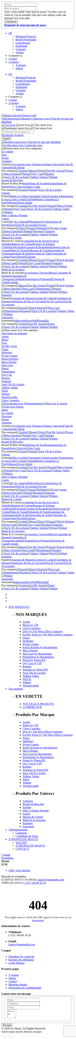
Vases (13, 256)
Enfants (5, 193)
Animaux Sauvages (53, 164)
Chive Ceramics (10, 400)
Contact (12, 58)
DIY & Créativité (18, 221)
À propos (61, 403)
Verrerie (20, 256)
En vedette (7, 151)
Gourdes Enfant (57, 196)
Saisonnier (7, 317)
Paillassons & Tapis (38, 250)
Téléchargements (11, 118)
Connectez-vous (40, 118)
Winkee (5, 393)
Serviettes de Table (41, 253)
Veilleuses (11, 202)
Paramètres (7, 858)
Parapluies (28, 279)
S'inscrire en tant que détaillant (43, 142)
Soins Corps (33, 186)
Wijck (4, 390)
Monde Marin (17, 167)
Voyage (42, 224)
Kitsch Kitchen (9, 358)
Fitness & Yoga (36, 183)
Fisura (4, 349)
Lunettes (18, 279)
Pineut (4, 368)
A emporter (28, 240)
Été (47, 320)
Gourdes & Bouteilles (37, 247)
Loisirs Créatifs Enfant (21, 199)
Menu (4, 409)
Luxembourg (23, 42)
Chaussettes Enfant (38, 196)
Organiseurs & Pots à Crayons (26, 301)
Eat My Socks (9, 346)
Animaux (6, 161)
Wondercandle (9, 397)
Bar (10, 244)
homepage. (38, 920)
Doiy (4, 342)
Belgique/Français (26, 36)
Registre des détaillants (21, 959)
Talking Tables (9, 387)
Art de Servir (41, 240)
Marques (26, 118)
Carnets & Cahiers (45, 298)
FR (10, 33)
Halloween (19, 320)
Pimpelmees (8, 371)
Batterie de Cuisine (22, 244)
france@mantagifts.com (51, 879)
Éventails (13, 282)
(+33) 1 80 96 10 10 (34, 882)
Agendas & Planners (23, 298)
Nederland (21, 45)
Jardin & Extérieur (43, 221)
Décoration (19, 247)
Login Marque (16, 962)
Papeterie (6, 295)
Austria (20, 52)
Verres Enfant (24, 202)
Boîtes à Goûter (18, 196)
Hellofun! (6, 352)
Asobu (5, 336)
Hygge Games (9, 355)
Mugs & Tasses (18, 250)
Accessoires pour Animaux (27, 164)
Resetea (5, 378)
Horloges (54, 247)
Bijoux (52, 272)
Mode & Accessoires (13, 269)
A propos (13, 61)
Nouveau (6, 416)
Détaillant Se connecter (21, 956)
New (4, 154)
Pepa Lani (7, 365)
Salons (19, 68)
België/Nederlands (26, 39)
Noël (34, 320)
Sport (13, 224)
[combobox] (17, 132)
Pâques (41, 320)
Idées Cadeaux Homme (14, 215)
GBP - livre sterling (19, 870)
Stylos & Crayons (53, 301)
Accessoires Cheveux (37, 272)
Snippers (6, 381)
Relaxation (51, 183)
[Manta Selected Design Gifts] (18, 115)
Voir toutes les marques (14, 333)
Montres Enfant (43, 199)
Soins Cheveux (18, 186)
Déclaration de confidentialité (24, 987)
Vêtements (45, 279)
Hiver (28, 320)
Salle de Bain (23, 253)
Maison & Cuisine (11, 237)
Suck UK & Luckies (12, 384)
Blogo (4, 339)
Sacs (37, 279)
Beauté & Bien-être (12, 180)
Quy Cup (6, 374)
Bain (25, 183)
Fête (30, 221)
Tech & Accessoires (27, 224)
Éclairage (30, 256)
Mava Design (8, 362)
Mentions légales (17, 984)
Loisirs (5, 218)
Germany (21, 49)
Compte (5, 854)
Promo (5, 157)
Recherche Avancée (12, 135)
